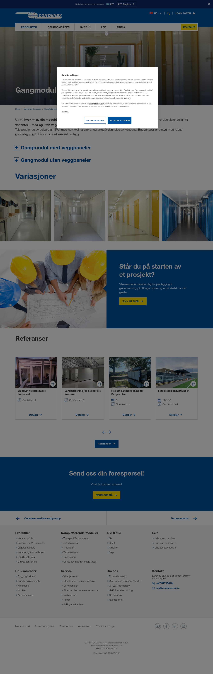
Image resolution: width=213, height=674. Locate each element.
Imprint (65, 112)
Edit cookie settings (95, 120)
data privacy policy (96, 103)
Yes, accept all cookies (119, 120)
